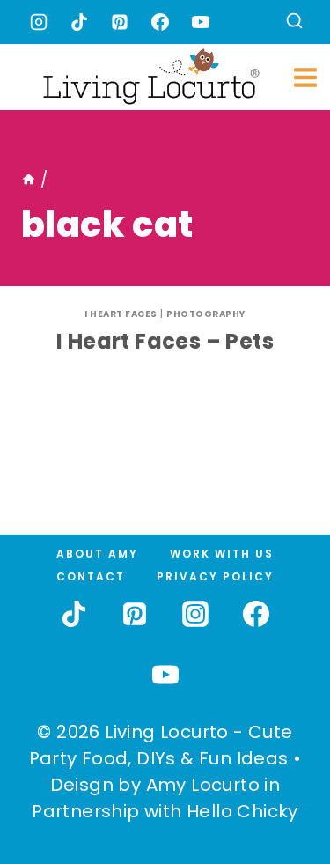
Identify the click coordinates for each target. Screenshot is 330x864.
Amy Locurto (203, 784)
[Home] (28, 179)
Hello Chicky (242, 811)
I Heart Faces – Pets (165, 341)
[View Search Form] (294, 22)
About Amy (97, 553)
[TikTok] (79, 22)
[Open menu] (305, 77)
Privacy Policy (215, 576)
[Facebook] (160, 22)
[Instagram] (38, 22)
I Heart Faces (121, 314)
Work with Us (222, 553)
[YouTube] (200, 22)
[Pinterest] (119, 22)
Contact (90, 576)
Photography (206, 314)
